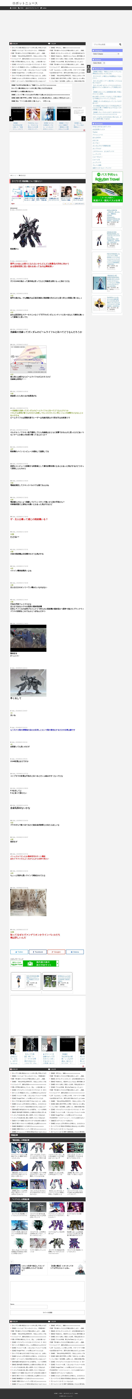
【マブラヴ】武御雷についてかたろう (75, 1250)
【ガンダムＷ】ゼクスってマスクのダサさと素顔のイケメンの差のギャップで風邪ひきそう (107, 87)
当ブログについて (33, 8)
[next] (83, 118)
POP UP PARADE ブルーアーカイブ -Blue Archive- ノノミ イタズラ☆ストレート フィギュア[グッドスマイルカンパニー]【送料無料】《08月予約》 (113, 259)
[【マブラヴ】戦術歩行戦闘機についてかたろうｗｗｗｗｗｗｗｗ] (56, 1243)
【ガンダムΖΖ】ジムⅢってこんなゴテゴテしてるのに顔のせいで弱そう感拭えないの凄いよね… (38, 1157)
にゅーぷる (96, 159)
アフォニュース (98, 135)
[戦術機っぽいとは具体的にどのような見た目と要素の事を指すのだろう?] (75, 1225)
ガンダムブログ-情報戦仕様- (102, 146)
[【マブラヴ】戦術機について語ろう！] (75, 952)
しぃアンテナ (97, 154)
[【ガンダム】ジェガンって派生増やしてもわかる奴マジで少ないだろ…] (75, 1148)
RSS (21, 8)
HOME (14, 8)
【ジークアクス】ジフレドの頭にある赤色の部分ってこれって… (75, 1192)
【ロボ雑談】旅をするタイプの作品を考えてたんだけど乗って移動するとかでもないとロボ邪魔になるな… (107, 107)
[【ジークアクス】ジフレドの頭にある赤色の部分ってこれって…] (75, 1184)
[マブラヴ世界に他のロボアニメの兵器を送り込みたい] (19, 1225)
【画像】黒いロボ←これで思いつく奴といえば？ (75, 1173)
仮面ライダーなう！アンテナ (102, 168)
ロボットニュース (25, 3)
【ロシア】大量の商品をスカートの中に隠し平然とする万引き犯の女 (31, 88)
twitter (45, 8)
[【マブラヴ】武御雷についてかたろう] (75, 1243)
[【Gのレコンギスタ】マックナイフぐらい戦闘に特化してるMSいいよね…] (56, 1184)
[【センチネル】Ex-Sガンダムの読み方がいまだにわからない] (38, 1184)
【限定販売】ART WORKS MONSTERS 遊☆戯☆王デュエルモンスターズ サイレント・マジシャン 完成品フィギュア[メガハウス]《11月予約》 (113, 281)
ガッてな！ (96, 143)
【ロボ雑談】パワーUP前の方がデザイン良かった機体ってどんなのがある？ (38, 1175)
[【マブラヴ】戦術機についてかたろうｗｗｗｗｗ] (19, 1207)
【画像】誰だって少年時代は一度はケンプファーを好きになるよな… (19, 1192)
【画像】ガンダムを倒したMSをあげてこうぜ (56, 1173)
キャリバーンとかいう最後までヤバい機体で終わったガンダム (19, 1156)
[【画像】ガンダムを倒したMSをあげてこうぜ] (56, 1166)
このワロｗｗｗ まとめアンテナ (103, 151)
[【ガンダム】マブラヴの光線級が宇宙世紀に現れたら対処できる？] (19, 1243)
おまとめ (95, 140)
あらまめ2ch (97, 137)
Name (12, 1304)
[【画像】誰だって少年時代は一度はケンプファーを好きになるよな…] (19, 1184)
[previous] (11, 118)
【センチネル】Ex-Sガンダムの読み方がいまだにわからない (38, 1192)
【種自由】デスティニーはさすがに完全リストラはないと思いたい (19, 1174)
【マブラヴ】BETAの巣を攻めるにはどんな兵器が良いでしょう (38, 1215)
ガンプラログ (97, 148)
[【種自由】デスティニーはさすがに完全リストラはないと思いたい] (19, 1166)
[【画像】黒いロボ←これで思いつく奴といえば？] (75, 1166)
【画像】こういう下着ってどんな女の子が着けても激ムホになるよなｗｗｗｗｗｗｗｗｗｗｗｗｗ (40, 94)
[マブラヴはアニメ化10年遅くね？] (56, 1225)
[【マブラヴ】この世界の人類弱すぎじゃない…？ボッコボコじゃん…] (38, 1225)
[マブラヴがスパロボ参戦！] (75, 1207)
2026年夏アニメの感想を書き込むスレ (22, 91)
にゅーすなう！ (98, 157)
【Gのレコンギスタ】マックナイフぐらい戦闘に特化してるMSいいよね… (56, 1193)
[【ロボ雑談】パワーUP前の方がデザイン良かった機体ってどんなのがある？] (38, 1166)
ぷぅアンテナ (97, 162)
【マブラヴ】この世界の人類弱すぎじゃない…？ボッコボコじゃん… (38, 1233)
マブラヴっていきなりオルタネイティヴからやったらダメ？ (56, 1215)
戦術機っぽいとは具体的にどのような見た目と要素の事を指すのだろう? (75, 1233)
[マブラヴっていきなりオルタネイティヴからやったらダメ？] (56, 1207)
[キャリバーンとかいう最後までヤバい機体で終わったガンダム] (19, 1148)
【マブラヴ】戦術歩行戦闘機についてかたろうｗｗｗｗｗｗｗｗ (56, 1251)
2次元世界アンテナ (99, 129)
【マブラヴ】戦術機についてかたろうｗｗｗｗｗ (19, 1214)
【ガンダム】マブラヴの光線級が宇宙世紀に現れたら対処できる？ (19, 1251)
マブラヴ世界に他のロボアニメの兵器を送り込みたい (19, 1233)
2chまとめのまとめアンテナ (102, 126)
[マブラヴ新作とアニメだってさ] (38, 1243)
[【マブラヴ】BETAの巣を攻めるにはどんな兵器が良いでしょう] (38, 1207)
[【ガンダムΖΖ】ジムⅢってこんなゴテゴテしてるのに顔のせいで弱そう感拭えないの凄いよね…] (38, 1148)
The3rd (95, 132)
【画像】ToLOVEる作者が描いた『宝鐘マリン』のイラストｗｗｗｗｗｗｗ (33, 85)
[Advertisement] (66, 26)
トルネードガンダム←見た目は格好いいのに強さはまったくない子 (56, 1156)
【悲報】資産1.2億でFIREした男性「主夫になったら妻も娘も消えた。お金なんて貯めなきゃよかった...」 (41, 98)
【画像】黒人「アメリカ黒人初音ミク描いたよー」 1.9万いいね (30, 101)
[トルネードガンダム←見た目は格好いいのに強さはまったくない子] (56, 1148)
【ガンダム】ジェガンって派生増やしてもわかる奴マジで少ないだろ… (75, 1156)
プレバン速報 (97, 165)
